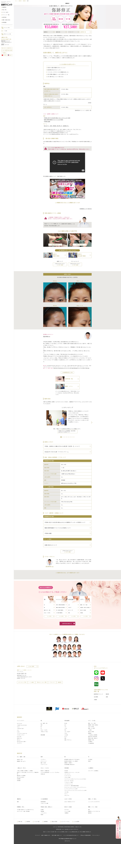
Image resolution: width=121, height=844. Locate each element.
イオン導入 (66, 792)
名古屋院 (96, 696)
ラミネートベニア (44, 764)
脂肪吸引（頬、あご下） (21, 761)
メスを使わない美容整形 (92, 734)
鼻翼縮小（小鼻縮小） (68, 762)
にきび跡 (66, 734)
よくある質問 (76, 821)
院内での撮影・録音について (57, 835)
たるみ (18, 731)
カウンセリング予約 (6, 27)
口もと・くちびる (45, 768)
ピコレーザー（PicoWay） (69, 780)
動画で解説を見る (55, 244)
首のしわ (18, 739)
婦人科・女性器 (91, 731)
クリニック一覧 (5, 15)
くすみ (65, 728)
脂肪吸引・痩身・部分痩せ (93, 724)
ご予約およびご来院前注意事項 (85, 835)
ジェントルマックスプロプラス (94, 801)
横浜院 (107, 694)
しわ (18, 730)
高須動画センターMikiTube (86, 208)
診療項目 (4, 7)
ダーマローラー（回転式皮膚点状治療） (71, 785)
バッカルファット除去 (68, 782)
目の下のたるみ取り (20, 777)
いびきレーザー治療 (44, 803)
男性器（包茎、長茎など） (93, 738)
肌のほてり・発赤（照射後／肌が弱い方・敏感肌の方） (56, 125)
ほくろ (65, 736)
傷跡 (18, 801)
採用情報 (4, 22)
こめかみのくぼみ (20, 728)
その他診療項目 (91, 743)
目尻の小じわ (19, 738)
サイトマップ (37, 835)
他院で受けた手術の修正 (92, 736)
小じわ (18, 726)
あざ (65, 724)
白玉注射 (66, 770)
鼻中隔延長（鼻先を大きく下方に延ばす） (72, 759)
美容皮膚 (66, 768)
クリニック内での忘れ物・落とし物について (70, 835)
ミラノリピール (67, 774)
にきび (65, 733)
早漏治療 (42, 811)
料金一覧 (4, 9)
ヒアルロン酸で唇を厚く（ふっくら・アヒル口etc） (50, 772)
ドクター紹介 (5, 12)
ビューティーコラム (65, 821)
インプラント (43, 759)
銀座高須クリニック (98, 694)
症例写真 (4, 17)
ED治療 (42, 809)
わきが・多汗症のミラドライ (69, 801)
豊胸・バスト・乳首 (92, 723)
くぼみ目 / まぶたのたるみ (22, 725)
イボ (65, 726)
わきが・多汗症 (91, 726)
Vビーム (65, 793)
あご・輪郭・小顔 (44, 723)
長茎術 (42, 814)
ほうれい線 (19, 736)
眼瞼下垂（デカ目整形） (21, 775)
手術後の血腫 (47, 121)
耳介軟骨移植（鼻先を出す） (69, 764)
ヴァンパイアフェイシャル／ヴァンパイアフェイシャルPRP (75, 790)
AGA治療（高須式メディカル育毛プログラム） (25, 809)
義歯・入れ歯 (43, 762)
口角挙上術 (43, 774)
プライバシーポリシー (96, 835)
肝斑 (65, 738)
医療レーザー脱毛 (91, 728)
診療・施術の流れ (6, 20)
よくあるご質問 (31, 666)
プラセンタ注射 (67, 777)
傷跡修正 (89, 733)
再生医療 (43, 735)
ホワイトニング (43, 761)
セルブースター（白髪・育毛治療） (23, 811)
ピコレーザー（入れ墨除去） (93, 770)
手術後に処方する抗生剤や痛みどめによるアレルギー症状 (57, 118)
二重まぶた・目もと (44, 731)
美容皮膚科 (67, 720)
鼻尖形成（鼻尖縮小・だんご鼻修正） (71, 761)
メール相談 (5, 30)
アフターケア (52, 682)
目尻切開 (18, 780)
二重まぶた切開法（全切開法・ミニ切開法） (25, 770)
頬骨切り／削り (20, 759)
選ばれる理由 (9, 50)
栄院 (107, 696)
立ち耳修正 (90, 759)
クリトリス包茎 (67, 811)
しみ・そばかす (67, 731)
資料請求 (59, 682)
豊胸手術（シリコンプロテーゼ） (94, 811)
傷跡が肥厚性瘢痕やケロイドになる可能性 (53, 119)
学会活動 (4, 52)
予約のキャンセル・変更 (41, 682)
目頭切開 (18, 778)
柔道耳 (89, 761)
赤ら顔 (65, 723)
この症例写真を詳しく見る (67, 372)
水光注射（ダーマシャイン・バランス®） (72, 772)
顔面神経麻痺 (43, 801)
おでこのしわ (19, 723)
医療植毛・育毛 (91, 739)
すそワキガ (66, 809)
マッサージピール (67, 775)
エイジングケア (20, 720)
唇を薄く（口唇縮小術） (45, 770)
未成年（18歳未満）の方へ (45, 835)
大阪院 (95, 699)
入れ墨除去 (90, 741)
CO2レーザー (66, 795)
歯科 (41, 724)
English (10, 55)
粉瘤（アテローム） (68, 739)
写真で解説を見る (79, 244)
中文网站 (4, 55)
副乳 (89, 809)
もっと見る (49, 616)
